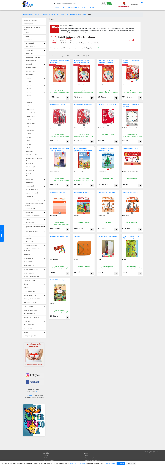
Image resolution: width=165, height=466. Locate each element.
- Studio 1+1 (30, 130)
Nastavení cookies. (110, 463)
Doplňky (100, 259)
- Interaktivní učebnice (31, 245)
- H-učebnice (30, 109)
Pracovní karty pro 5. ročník (130, 148)
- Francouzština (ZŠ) (31, 60)
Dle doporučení (54, 56)
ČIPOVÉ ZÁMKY (28, 306)
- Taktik (29, 134)
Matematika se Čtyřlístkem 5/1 (58, 104)
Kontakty (91, 7)
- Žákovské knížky (29, 222)
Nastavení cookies (90, 458)
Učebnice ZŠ (64, 14)
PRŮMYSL (27, 321)
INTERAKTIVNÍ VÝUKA (30, 302)
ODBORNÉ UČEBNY (29, 280)
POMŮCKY (27, 254)
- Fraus (29, 106)
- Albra (29, 95)
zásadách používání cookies (77, 463)
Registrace (47, 458)
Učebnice (52, 84)
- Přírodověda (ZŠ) (30, 167)
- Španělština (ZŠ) (30, 182)
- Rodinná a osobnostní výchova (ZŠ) (34, 174)
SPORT (26, 332)
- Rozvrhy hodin (29, 234)
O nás (63, 7)
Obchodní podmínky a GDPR (93, 460)
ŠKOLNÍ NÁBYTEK (29, 273)
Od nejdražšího (87, 56)
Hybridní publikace (102, 171)
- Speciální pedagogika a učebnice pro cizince (34, 204)
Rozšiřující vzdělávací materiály (130, 128)
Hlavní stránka (29, 14)
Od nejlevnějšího (76, 56)
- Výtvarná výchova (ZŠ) (32, 189)
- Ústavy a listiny (29, 238)
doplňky (76, 259)
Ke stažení (56, 7)
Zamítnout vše (131, 463)
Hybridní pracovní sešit (79, 84)
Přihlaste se (29, 395)
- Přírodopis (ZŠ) (30, 170)
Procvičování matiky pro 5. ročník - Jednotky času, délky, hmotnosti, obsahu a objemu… (59, 150)
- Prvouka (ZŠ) (29, 163)
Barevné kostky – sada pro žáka (59, 236)
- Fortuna (29, 102)
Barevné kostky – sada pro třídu (108, 236)
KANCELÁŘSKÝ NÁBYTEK (31, 276)
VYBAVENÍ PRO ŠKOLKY (31, 269)
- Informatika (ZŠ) (30, 71)
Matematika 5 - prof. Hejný (57, 192)
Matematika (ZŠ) (75, 14)
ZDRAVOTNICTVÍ (29, 325)
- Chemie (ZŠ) (29, 50)
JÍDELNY (26, 288)
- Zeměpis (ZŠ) (29, 196)
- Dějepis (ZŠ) (29, 53)
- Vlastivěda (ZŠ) (30, 186)
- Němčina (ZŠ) (30, 151)
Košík (86, 455)
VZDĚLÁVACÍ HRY (29, 258)
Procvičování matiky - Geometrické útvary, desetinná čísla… (83, 150)
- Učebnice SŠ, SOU (30, 208)
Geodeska (77, 236)
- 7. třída (28, 141)
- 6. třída (28, 137)
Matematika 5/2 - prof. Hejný (131, 192)
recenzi (38, 391)
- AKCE (27, 32)
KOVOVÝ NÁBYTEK (29, 291)
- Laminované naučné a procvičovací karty (34, 227)
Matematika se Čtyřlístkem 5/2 (83, 104)
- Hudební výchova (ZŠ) (32, 67)
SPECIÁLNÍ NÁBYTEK (30, 295)
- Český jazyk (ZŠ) (30, 46)
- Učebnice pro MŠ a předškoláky (33, 200)
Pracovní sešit (101, 215)
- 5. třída (28, 92)
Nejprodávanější (64, 56)
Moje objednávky (49, 460)
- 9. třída (28, 147)
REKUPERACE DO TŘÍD (30, 310)
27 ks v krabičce (54, 259)
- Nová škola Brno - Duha (33, 113)
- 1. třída (28, 78)
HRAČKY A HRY (28, 262)
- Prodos (29, 120)
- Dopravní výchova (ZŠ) (32, 193)
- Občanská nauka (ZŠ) (32, 154)
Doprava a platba (73, 7)
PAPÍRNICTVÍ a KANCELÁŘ (31, 317)
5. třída (84, 14)
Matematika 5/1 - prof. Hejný (107, 192)
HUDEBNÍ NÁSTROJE (30, 265)
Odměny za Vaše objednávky (32, 20)
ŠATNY (26, 284)
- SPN (28, 127)
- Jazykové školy (29, 212)
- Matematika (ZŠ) (30, 74)
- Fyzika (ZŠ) (29, 64)
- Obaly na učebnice (30, 241)
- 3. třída (28, 85)
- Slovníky (27, 219)
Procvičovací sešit (54, 171)
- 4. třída (28, 88)
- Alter (29, 99)
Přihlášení (46, 455)
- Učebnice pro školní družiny (32, 215)
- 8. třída (28, 144)
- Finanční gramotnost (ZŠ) (33, 57)
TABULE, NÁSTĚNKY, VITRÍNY (32, 299)
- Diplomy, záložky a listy (31, 231)
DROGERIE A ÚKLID (29, 313)
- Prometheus (31, 123)
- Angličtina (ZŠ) (30, 43)
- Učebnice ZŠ (28, 39)
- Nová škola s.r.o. (32, 116)
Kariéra (83, 7)
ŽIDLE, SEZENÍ (28, 328)
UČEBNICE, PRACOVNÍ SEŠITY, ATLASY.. (47, 14)
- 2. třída (28, 81)
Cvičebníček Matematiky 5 (57, 280)
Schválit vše (120, 463)
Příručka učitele (102, 128)
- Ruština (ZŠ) (29, 179)
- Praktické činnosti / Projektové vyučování (34, 159)
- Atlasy (27, 36)
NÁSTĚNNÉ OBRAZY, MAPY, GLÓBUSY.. (32, 250)
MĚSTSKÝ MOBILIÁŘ (30, 336)
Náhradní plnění (28, 23)
